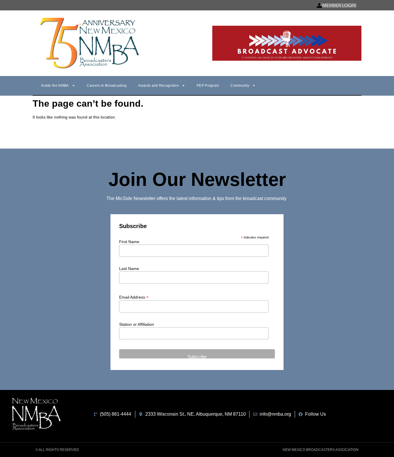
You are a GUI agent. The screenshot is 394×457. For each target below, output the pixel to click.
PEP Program (208, 86)
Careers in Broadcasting (107, 86)
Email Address (134, 297)
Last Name (129, 269)
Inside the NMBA (55, 86)
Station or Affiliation (136, 324)
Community (239, 86)
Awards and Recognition (158, 86)
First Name (129, 242)
